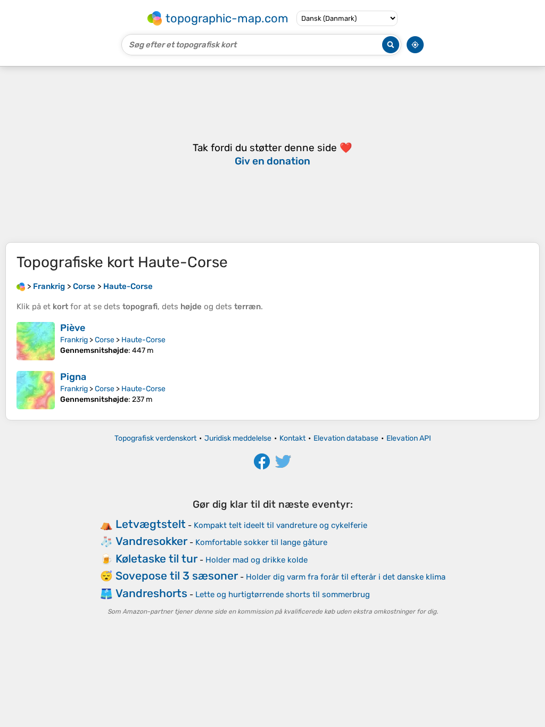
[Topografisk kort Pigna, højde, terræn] (35, 390)
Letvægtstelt (150, 524)
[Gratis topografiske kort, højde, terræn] (20, 286)
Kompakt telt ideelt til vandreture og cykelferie (280, 525)
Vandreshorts (151, 593)
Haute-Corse (143, 339)
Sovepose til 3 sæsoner (176, 575)
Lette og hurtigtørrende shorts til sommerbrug (282, 594)
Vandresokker (151, 541)
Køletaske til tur (156, 558)
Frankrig (74, 339)
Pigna (73, 377)
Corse (104, 339)
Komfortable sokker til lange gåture (261, 542)
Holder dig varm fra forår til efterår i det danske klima (345, 577)
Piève (72, 328)
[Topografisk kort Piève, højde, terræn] (35, 341)
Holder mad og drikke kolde (256, 560)
